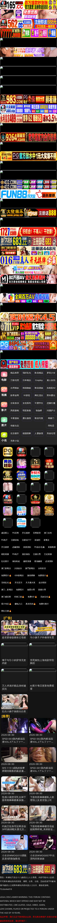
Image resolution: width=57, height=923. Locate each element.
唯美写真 (39, 418)
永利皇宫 (42, 568)
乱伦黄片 (5, 561)
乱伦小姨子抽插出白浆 (14, 711)
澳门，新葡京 (7, 589)
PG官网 (15, 533)
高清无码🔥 (31, 603)
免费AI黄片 (44, 603)
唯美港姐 (39, 387)
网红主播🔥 (6, 611)
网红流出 (39, 395)
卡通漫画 (14, 418)
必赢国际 (16, 547)
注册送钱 (15, 540)
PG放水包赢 (39, 547)
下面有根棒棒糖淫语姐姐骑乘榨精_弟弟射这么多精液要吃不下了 (42, 829)
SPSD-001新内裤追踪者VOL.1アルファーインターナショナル (42, 770)
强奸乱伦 (27, 372)
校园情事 (27, 433)
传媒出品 (14, 425)
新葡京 (46, 540)
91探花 (27, 395)
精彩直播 (5, 554)
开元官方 (18, 582)
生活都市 (14, 433)
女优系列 (27, 403)
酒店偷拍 (26, 554)
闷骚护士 (51, 410)
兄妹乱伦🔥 (45, 596)
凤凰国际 (27, 547)
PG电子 (4, 540)
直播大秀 (42, 589)
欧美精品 (39, 372)
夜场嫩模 (38, 561)
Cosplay (39, 380)
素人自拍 (51, 380)
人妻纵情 (39, 433)
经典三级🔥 (19, 596)
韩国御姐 (27, 387)
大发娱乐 (18, 568)
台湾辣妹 (14, 387)
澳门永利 (48, 533)
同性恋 (51, 425)
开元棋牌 (26, 533)
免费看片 (20, 589)
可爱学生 (39, 403)
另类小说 (14, 440)
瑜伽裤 (39, 410)
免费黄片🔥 (43, 575)
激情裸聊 (31, 575)
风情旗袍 (14, 410)
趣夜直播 (27, 561)
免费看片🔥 (6, 575)
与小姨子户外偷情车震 (42, 637)
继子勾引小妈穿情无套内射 (14, 661)
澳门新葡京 (6, 568)
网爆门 (51, 418)
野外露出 (51, 395)
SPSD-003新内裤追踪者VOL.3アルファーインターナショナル (14, 741)
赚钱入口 (18, 603)
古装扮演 (14, 403)
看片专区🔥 (6, 603)
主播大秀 (37, 554)
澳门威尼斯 (6, 596)
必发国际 (49, 561)
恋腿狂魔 (51, 403)
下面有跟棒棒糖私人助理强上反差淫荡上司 (42, 798)
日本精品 (27, 380)
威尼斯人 (5, 533)
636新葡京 (19, 575)
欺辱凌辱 (14, 395)
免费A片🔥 (32, 596)
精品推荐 (14, 372)
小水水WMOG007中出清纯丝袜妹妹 (42, 857)
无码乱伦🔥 (6, 582)
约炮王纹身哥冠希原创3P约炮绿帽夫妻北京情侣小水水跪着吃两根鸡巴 (14, 831)
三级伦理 (14, 380)
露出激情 (27, 418)
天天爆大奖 (30, 582)
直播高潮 (52, 547)
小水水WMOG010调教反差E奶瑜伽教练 (14, 857)
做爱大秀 (31, 589)
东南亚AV (51, 387)
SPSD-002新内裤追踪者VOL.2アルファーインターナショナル (42, 741)
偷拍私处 (16, 561)
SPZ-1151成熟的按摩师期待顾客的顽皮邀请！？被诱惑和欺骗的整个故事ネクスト (14, 772)
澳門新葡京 (30, 568)
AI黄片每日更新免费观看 (42, 687)
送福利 (37, 540)
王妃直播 (48, 554)
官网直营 (37, 533)
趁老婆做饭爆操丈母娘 (14, 637)
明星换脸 (27, 410)
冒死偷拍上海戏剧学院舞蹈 (42, 661)
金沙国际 (42, 582)
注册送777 (26, 540)
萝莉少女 (51, 372)
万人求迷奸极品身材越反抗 (14, 687)
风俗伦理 (51, 433)
